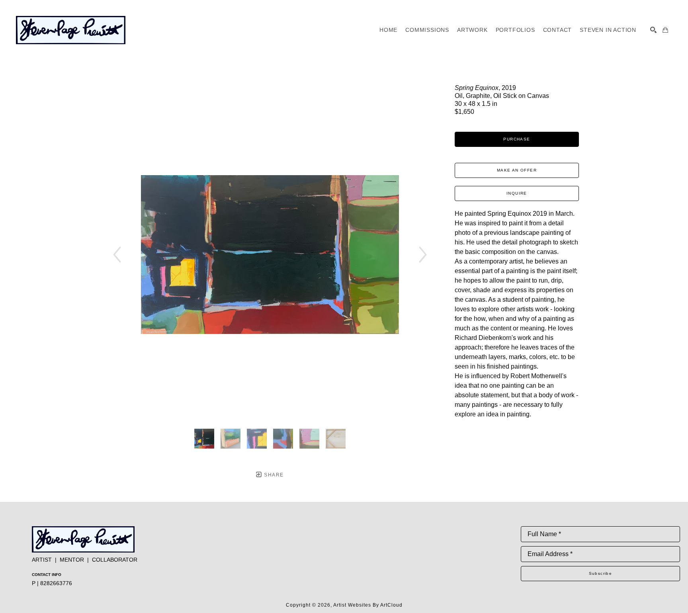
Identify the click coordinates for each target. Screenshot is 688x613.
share (272, 475)
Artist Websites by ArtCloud (368, 605)
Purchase (516, 139)
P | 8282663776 (52, 583)
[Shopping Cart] (665, 30)
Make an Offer (517, 170)
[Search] (653, 30)
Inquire (516, 193)
